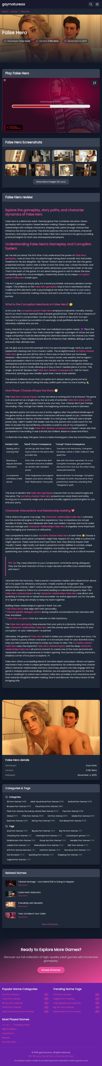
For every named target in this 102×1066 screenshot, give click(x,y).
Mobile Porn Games (83, 816)
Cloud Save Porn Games (49, 806)
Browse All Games (51, 970)
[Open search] (91, 4)
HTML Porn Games (32, 816)
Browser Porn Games (19, 806)
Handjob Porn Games (82, 840)
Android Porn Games (80, 801)
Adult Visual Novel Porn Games (47, 801)
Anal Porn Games (17, 831)
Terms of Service (56, 1056)
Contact (70, 1056)
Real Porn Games (17, 820)
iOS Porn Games (57, 816)
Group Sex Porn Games (53, 840)
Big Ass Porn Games (43, 831)
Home (5, 11)
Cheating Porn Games (19, 835)
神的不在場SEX (9, 1029)
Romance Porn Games (77, 850)
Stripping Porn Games (70, 854)
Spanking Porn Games (41, 854)
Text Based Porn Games (72, 820)
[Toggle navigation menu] (97, 4)
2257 (30, 1056)
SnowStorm (8, 1033)
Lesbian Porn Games (18, 845)
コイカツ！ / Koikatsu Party (16, 1024)
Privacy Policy (40, 1056)
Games (14, 11)
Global (12, 816)
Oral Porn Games (50, 850)
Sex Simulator (15, 854)
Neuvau (6, 1037)
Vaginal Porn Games (19, 859)
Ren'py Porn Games (43, 820)
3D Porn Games (16, 801)
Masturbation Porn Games (48, 845)
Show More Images (51, 181)
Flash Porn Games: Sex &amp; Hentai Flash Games (32, 811)
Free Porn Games (73, 811)
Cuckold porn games (78, 835)
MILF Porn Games (78, 845)
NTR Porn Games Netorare (21, 850)
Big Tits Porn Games (70, 831)
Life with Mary (9, 1041)
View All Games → (51, 924)
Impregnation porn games (67, 1003)
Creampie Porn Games (49, 835)
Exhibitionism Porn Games (21, 840)
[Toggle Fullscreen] (94, 83)
